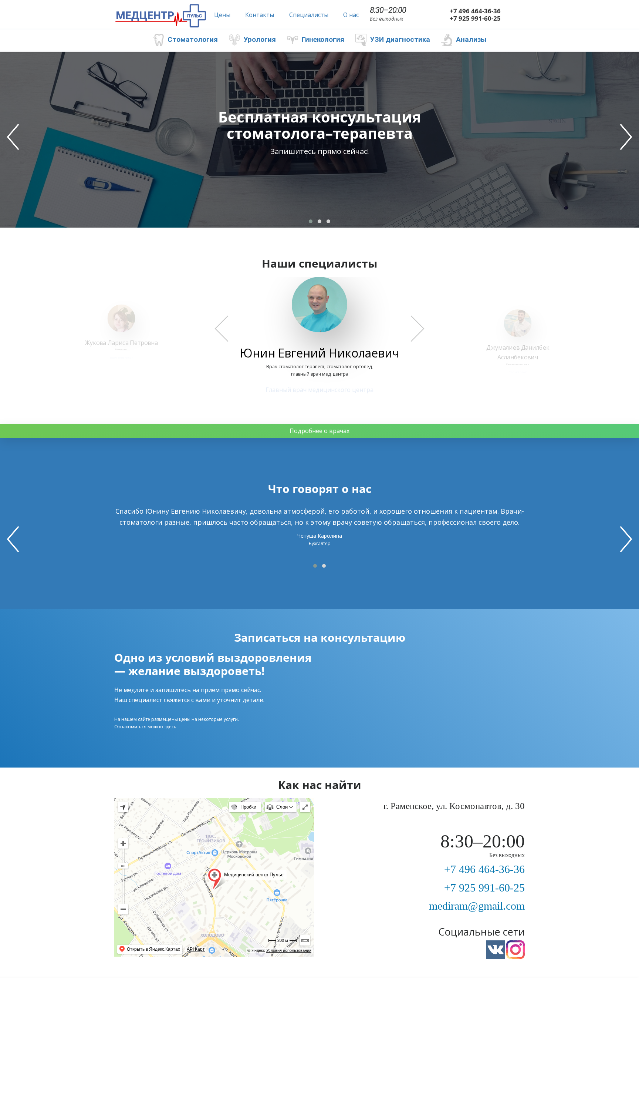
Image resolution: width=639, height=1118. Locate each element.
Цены (222, 15)
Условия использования (288, 950)
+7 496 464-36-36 (475, 11)
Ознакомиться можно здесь (145, 726)
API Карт (196, 949)
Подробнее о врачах (319, 431)
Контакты (259, 15)
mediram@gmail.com (477, 906)
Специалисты (308, 15)
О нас (351, 15)
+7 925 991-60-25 (475, 18)
